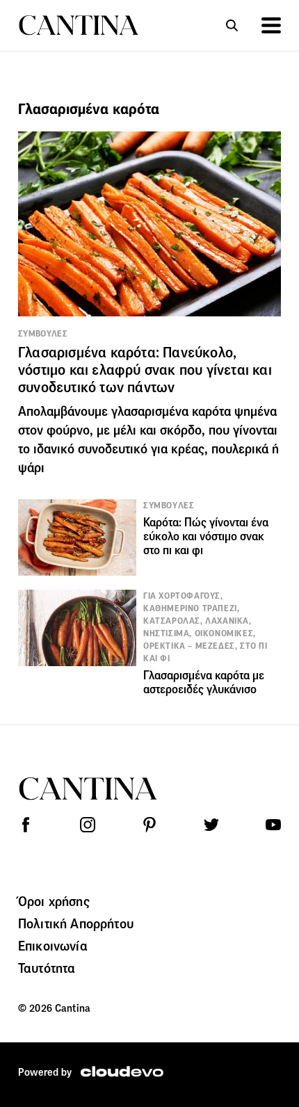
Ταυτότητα (46, 968)
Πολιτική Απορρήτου (76, 923)
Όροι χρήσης (54, 901)
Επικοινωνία (53, 945)
